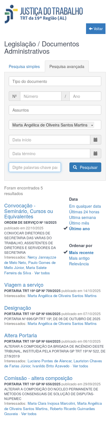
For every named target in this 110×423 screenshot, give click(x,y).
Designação (17, 307)
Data (73, 199)
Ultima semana (82, 217)
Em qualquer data (85, 206)
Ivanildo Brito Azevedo (50, 365)
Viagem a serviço (23, 284)
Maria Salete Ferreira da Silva (25, 270)
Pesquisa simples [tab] (24, 66)
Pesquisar (88, 167)
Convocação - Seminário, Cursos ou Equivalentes (28, 211)
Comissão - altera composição (38, 377)
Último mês (79, 223)
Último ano (79, 228)
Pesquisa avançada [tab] (66, 66)
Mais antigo (79, 258)
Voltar (98, 28)
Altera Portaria (20, 335)
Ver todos (42, 272)
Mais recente (81, 252)
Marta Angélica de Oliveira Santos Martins (62, 295)
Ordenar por (80, 245)
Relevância (79, 263)
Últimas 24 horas (84, 211)
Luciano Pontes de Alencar (49, 360)
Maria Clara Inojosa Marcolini (51, 403)
